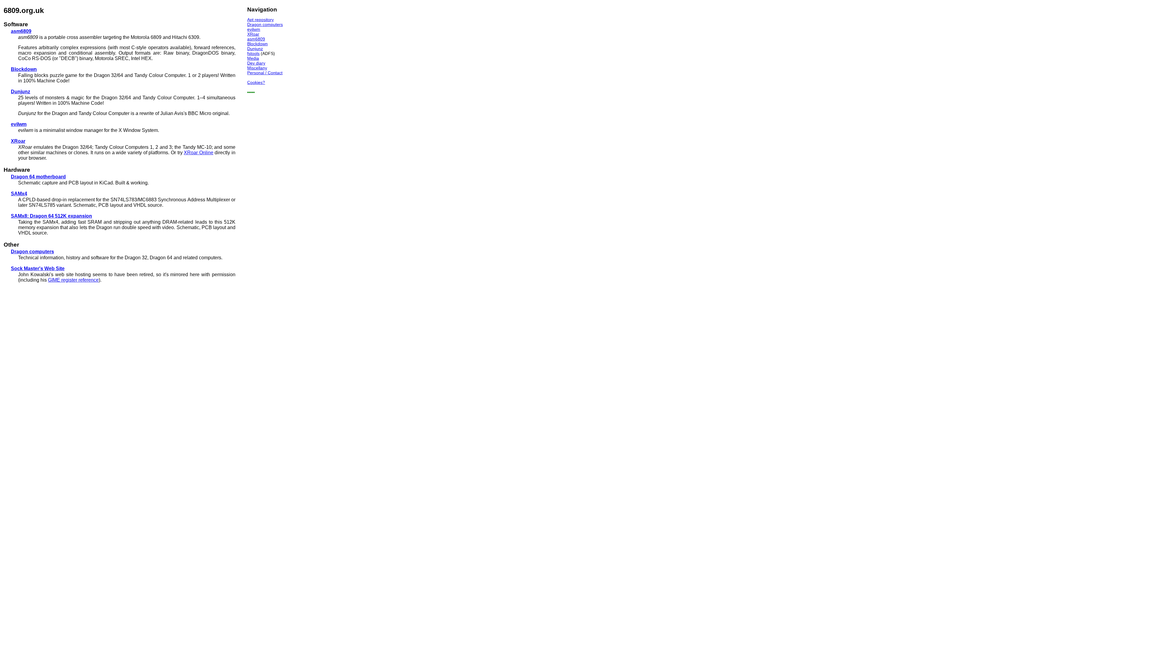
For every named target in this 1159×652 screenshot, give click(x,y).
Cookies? (256, 82)
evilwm (253, 29)
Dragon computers (265, 24)
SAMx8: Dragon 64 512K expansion (51, 216)
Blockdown (257, 43)
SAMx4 (19, 193)
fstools (253, 53)
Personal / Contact (265, 72)
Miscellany (257, 68)
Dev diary (256, 63)
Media (253, 58)
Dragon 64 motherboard (38, 176)
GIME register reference (73, 280)
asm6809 (256, 39)
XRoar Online (198, 152)
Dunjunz (255, 48)
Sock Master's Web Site (38, 268)
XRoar (253, 34)
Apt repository (260, 19)
